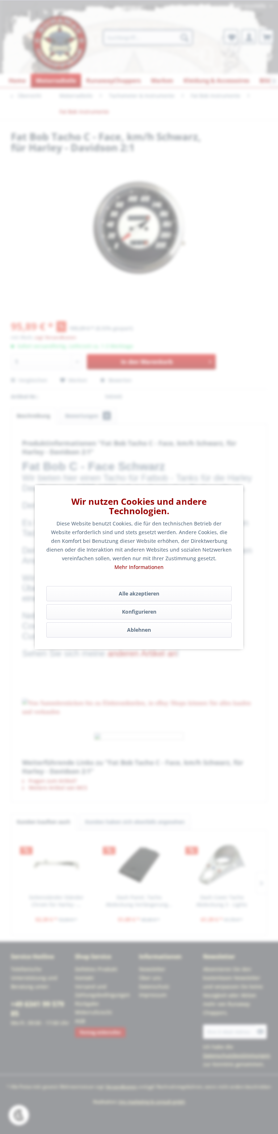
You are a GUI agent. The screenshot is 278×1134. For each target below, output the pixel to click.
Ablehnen (139, 629)
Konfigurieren (139, 611)
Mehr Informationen (139, 567)
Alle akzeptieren (139, 593)
